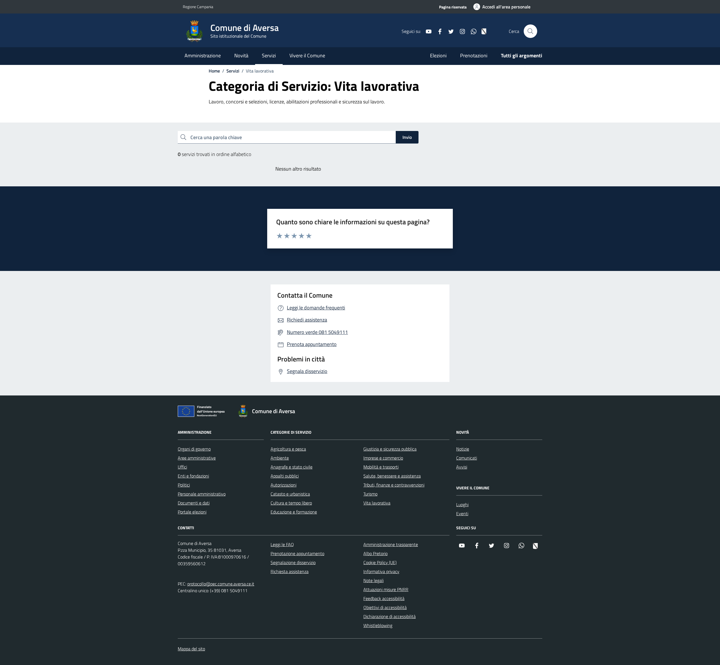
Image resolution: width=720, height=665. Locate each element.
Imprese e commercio (383, 457)
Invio (407, 137)
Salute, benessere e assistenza (392, 475)
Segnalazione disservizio (293, 562)
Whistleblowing (377, 625)
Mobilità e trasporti (381, 466)
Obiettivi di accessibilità (385, 607)
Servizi (269, 55)
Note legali (373, 580)
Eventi (462, 513)
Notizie (462, 448)
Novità (241, 55)
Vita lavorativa (376, 502)
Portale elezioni (192, 511)
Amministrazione (202, 55)
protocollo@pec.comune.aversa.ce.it (220, 583)
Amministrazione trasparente (390, 544)
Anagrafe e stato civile (291, 466)
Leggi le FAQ (282, 544)
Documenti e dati (194, 502)
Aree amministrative (197, 457)
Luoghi (462, 504)
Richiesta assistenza (290, 571)
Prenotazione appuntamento (297, 553)
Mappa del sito (191, 648)
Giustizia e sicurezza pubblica (390, 448)
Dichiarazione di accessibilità (389, 616)
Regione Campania (198, 7)
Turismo (370, 493)
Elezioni (438, 55)
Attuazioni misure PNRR (385, 589)
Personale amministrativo (202, 493)
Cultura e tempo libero (291, 502)
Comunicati (466, 457)
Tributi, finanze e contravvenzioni (393, 484)
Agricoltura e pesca (288, 448)
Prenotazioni (473, 55)
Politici (184, 484)
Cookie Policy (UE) (380, 562)
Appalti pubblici (285, 475)
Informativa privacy (381, 571)
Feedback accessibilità (383, 598)
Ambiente (280, 457)
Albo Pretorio (375, 553)
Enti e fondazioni (193, 475)
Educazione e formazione (294, 511)
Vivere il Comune (307, 55)
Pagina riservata (453, 7)
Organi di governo (194, 448)
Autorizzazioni (283, 484)
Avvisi (461, 466)
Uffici (182, 466)
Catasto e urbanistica (290, 493)
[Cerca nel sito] (530, 31)
